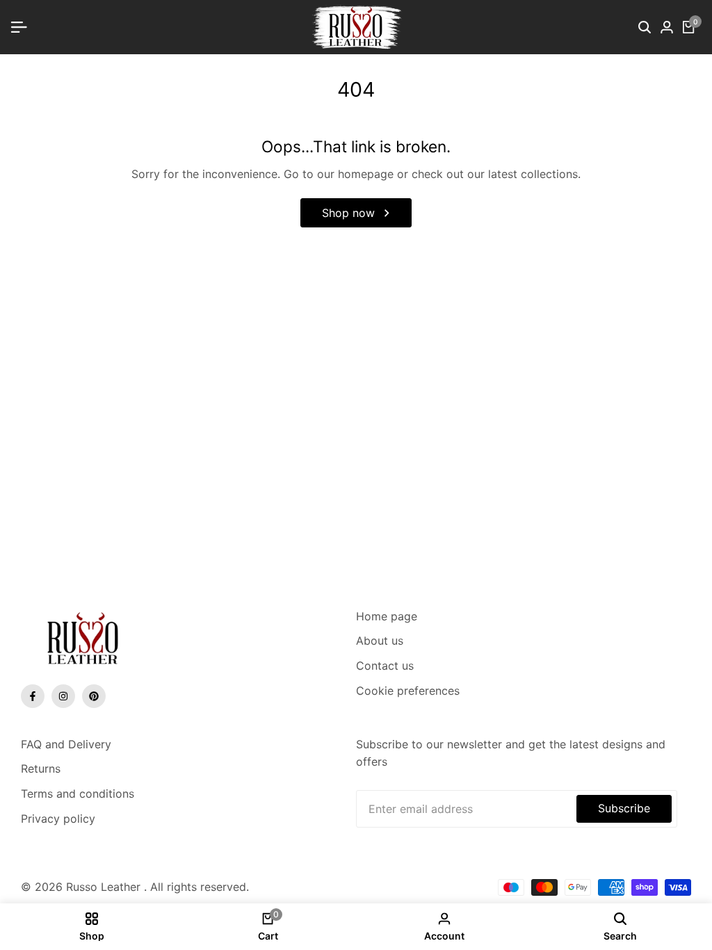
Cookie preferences (408, 691)
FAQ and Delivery (66, 744)
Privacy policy (58, 819)
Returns (40, 768)
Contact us (385, 666)
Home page (386, 616)
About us (379, 640)
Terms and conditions (77, 793)
